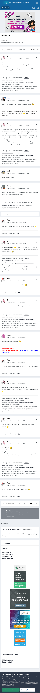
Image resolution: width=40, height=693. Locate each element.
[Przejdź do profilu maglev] (3, 336)
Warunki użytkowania (31, 682)
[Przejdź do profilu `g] (3, 58)
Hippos (4, 207)
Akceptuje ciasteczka (11, 690)
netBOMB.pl (6, 553)
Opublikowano (18, 59)
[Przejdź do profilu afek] (3, 172)
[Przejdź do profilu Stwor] (3, 187)
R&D (19, 233)
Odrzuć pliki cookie (27, 690)
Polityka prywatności (8, 684)
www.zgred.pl (7, 558)
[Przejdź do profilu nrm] (3, 99)
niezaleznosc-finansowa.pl (10, 205)
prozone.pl (8, 202)
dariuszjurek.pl (7, 555)
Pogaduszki (19, 42)
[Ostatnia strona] (37, 49)
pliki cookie (26, 677)
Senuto (5, 549)
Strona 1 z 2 (22, 49)
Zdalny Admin (7, 662)
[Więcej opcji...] (36, 58)
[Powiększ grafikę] (33, 104)
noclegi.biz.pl (7, 556)
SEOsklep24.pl (7, 660)
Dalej (33, 49)
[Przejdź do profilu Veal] (3, 221)
